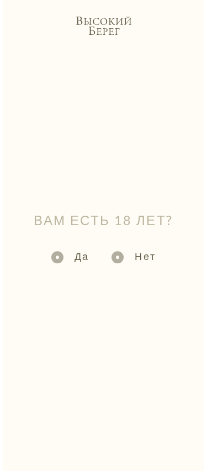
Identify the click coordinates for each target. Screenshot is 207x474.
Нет (145, 256)
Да (82, 256)
